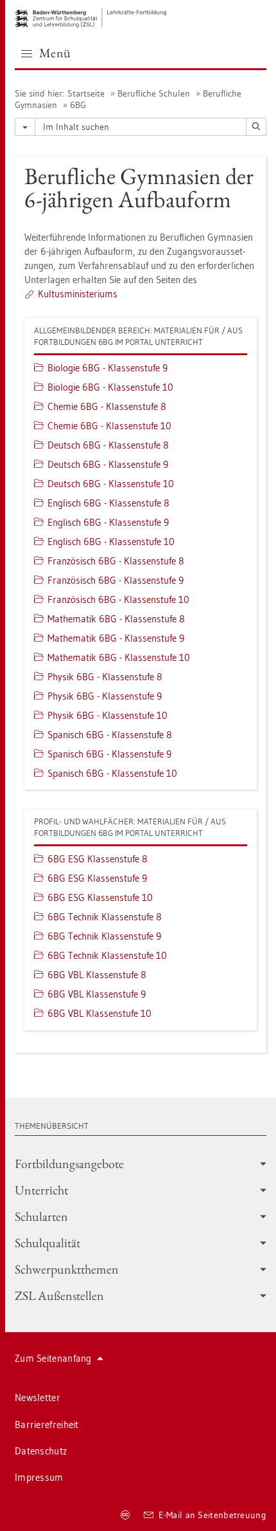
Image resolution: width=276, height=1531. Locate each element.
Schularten (41, 1216)
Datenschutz (41, 1451)
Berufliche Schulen (153, 93)
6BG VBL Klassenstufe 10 (99, 1013)
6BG (78, 105)
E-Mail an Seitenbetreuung (213, 1515)
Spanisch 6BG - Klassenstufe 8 (109, 734)
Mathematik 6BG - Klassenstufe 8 (116, 619)
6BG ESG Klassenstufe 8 (97, 859)
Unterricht (41, 1189)
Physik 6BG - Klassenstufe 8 (104, 677)
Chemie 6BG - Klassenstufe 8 (106, 406)
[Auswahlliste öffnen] (25, 127)
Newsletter (37, 1397)
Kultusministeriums (77, 294)
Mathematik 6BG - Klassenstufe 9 (115, 638)
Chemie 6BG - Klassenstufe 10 (109, 426)
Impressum (39, 1477)
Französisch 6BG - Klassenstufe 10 (118, 599)
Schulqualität (47, 1242)
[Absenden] (256, 127)
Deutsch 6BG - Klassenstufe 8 (108, 445)
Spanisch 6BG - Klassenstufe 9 (109, 754)
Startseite (86, 93)
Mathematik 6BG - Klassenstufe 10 (118, 657)
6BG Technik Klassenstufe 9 (104, 936)
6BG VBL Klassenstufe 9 (96, 994)
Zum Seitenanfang (53, 1358)
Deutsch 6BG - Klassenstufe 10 (110, 484)
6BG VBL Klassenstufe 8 (96, 975)
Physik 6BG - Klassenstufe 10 (107, 715)
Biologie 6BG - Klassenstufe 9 (107, 368)
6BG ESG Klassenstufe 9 (97, 878)
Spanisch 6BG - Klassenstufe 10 (112, 773)
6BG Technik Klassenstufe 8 (104, 917)
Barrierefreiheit (47, 1424)
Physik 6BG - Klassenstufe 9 (104, 696)
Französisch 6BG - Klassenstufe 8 (115, 561)
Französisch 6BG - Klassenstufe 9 (115, 580)
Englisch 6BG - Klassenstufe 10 (111, 541)
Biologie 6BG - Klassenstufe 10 (110, 387)
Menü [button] (55, 52)
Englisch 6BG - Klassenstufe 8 (108, 503)
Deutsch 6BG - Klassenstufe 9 (107, 464)
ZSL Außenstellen (59, 1295)
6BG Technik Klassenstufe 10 (107, 955)
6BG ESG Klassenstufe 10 (100, 897)
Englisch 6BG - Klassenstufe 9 (108, 522)
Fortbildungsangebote (69, 1163)
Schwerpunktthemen (67, 1269)
